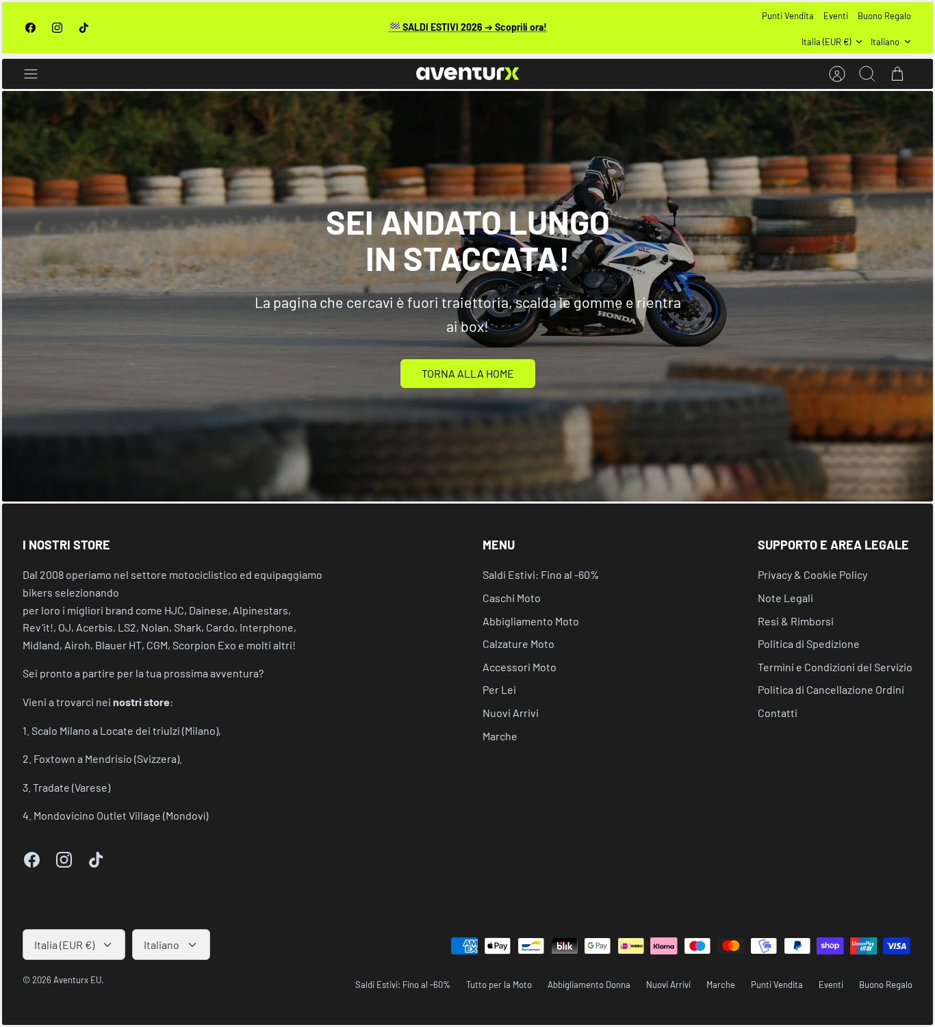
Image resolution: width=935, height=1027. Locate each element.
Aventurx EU (77, 979)
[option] (467, 296)
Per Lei (499, 689)
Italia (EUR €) (826, 41)
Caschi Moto (512, 597)
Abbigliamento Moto (531, 620)
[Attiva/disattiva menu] (38, 74)
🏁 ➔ (468, 27)
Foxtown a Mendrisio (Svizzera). (108, 758)
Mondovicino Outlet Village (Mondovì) (121, 815)
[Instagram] (57, 27)
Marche (500, 735)
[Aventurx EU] (467, 73)
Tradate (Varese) (71, 787)
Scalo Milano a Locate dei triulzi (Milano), (126, 730)
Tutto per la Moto (499, 984)
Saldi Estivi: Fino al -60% (541, 574)
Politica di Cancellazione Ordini (831, 689)
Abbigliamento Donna (589, 984)
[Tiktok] (84, 27)
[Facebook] (30, 27)
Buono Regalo (884, 15)
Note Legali (785, 597)
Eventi (835, 15)
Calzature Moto (518, 643)
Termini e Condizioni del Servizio (835, 666)
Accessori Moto (519, 666)
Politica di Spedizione (809, 643)
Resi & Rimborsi (796, 620)
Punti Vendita (788, 15)
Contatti (777, 712)
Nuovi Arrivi (511, 712)
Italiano (885, 41)
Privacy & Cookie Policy (812, 574)
